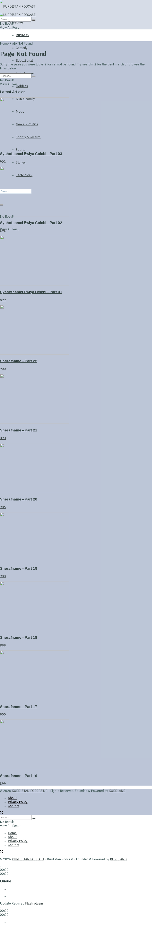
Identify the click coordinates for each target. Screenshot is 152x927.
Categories (15, 22)
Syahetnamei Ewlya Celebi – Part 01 (31, 292)
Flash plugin (34, 903)
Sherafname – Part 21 (18, 430)
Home (4, 43)
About (12, 798)
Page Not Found (21, 43)
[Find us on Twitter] (1, 813)
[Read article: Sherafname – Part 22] (76, 330)
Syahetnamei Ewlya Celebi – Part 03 (31, 154)
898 (3, 231)
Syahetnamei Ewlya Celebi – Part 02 (31, 223)
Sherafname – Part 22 (18, 361)
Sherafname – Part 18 (18, 638)
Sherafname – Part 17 (18, 707)
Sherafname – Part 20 (18, 499)
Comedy (22, 48)
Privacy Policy (18, 802)
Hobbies (22, 86)
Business (22, 35)
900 (3, 369)
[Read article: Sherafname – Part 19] (76, 537)
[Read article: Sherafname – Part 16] (76, 745)
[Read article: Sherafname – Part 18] (76, 606)
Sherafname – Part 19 (18, 569)
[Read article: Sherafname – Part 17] (76, 675)
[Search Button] (33, 20)
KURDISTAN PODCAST (28, 791)
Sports (20, 150)
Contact (13, 806)
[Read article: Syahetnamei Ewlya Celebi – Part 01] (76, 261)
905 (3, 507)
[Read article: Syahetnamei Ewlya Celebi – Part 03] (76, 122)
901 (3, 162)
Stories (21, 162)
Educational (24, 60)
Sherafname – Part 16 (18, 776)
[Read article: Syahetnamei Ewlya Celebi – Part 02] (76, 192)
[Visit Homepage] (22, 6)
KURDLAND (117, 791)
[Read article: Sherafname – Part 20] (76, 468)
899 (3, 300)
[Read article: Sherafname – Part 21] (76, 399)
